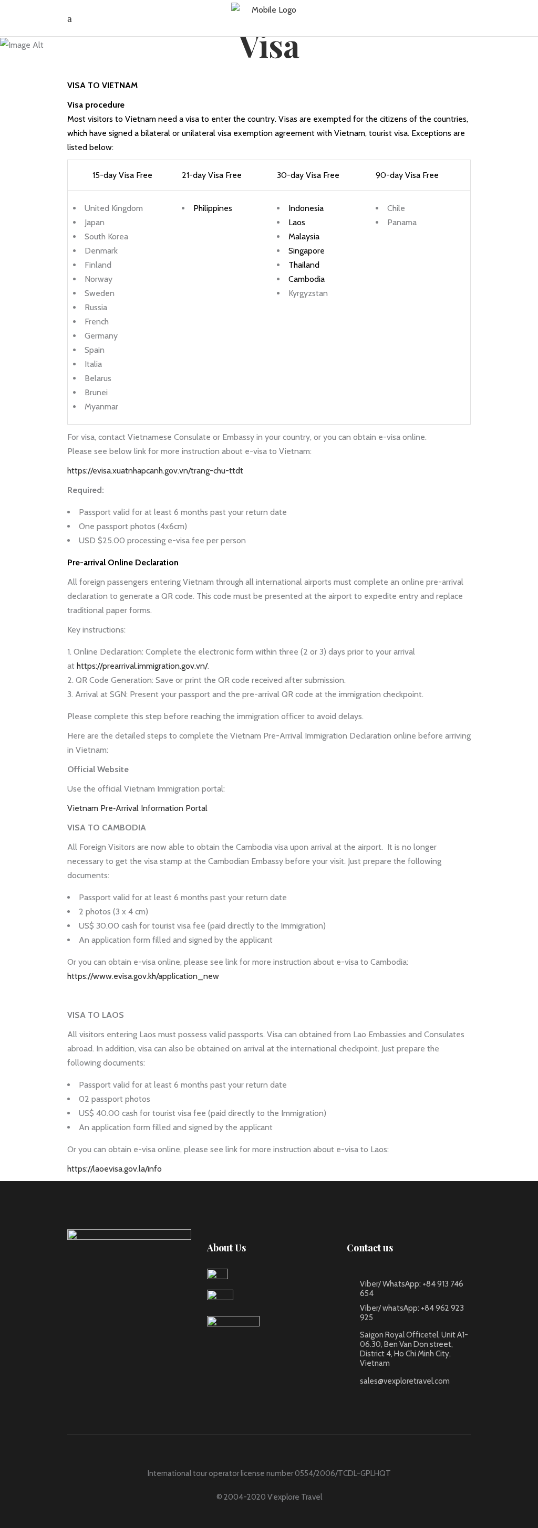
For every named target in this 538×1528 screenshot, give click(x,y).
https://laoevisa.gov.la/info (114, 1169)
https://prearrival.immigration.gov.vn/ (142, 666)
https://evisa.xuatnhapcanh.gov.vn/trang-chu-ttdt (155, 471)
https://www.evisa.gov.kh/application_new (143, 976)
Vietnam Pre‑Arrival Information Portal (137, 808)
